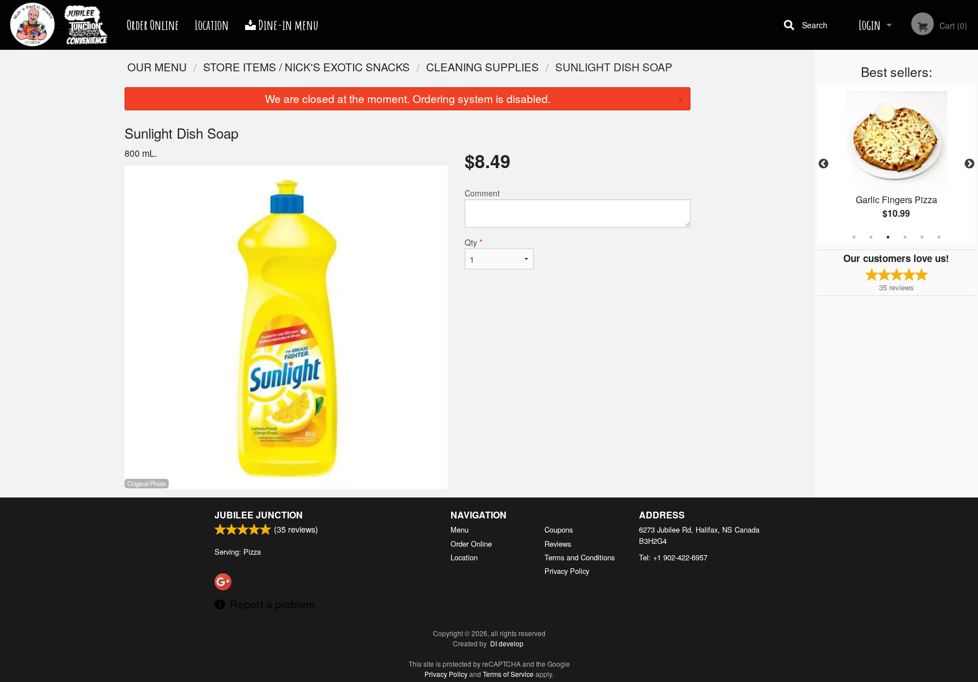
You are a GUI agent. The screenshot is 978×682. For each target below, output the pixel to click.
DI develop (507, 643)
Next (969, 164)
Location (212, 24)
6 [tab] (939, 237)
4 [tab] (905, 237)
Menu (460, 529)
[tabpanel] (896, 164)
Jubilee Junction (259, 514)
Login (870, 24)
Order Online (153, 24)
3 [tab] (888, 237)
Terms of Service (508, 674)
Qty (473, 242)
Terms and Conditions (579, 557)
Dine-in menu (287, 24)
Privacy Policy (566, 570)
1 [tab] (854, 237)
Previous (823, 164)
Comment (482, 193)
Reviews (557, 543)
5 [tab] (922, 237)
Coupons (558, 529)
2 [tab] (871, 237)
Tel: (673, 557)
